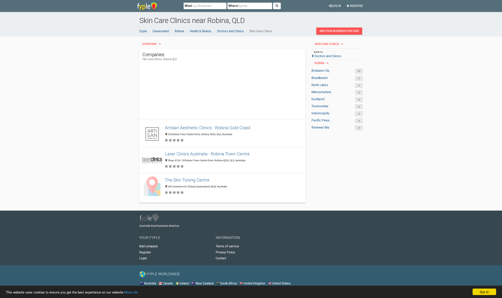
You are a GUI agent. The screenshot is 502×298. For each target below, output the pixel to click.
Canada (167, 283)
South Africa (228, 283)
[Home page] (147, 6)
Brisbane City (320, 70)
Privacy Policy (225, 252)
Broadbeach (319, 78)
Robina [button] (320, 63)
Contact (221, 258)
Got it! (484, 291)
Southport (318, 99)
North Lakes (319, 85)
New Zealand (204, 283)
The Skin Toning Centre (187, 179)
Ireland (184, 283)
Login (143, 258)
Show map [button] (149, 44)
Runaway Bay (320, 127)
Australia (149, 283)
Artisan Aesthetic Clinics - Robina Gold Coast (208, 127)
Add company (148, 246)
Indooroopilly (320, 113)
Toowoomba (319, 106)
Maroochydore (321, 92)
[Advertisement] (213, 91)
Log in (336, 5)
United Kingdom (254, 283)
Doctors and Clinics (328, 56)
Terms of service (227, 246)
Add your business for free (339, 31)
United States (281, 283)
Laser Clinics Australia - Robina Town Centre (207, 153)
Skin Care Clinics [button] (327, 44)
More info (131, 292)
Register (356, 5)
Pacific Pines (320, 120)
